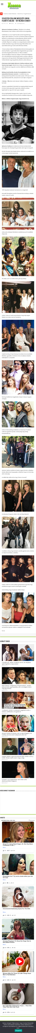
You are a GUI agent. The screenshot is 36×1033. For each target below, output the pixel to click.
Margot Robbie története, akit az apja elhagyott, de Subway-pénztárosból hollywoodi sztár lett (17, 734)
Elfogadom (18, 1030)
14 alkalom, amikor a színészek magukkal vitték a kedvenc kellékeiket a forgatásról (16, 711)
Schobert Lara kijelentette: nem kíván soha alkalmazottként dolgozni (14, 780)
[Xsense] (18, 5)
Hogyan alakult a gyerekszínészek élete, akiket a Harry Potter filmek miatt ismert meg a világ (17, 757)
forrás (3, 630)
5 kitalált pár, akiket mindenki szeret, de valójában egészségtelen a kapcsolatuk (16, 663)
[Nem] (34, 1027)
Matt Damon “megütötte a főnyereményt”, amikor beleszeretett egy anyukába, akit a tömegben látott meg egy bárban (16, 687)
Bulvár (12, 23)
